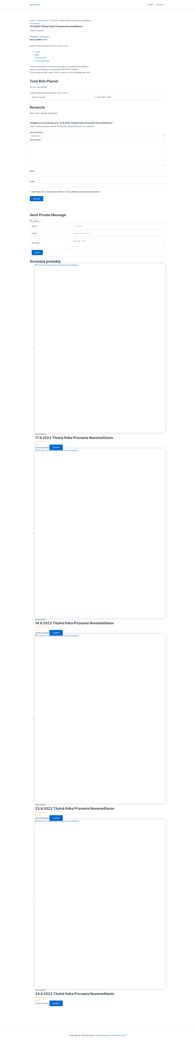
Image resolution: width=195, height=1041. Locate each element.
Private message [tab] (42, 61)
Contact (160, 4)
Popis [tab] (37, 52)
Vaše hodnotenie (36, 132)
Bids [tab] (37, 55)
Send (37, 252)
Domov (33, 20)
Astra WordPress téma (116, 1035)
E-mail (33, 181)
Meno (32, 171)
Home (150, 4)
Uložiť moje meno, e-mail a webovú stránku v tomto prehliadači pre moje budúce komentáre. (66, 192)
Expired (56, 447)
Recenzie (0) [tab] (40, 58)
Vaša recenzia (36, 140)
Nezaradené (43, 20)
